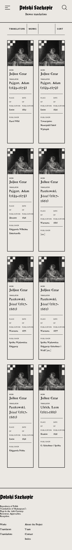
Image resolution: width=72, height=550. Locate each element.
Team (27, 529)
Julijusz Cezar (18, 290)
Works (3, 524)
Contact (29, 534)
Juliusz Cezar (49, 182)
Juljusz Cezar (18, 74)
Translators (5, 529)
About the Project (34, 524)
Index (28, 539)
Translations (6, 534)
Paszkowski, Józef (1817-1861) (50, 196)
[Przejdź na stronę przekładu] (20, 65)
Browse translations (36, 14)
